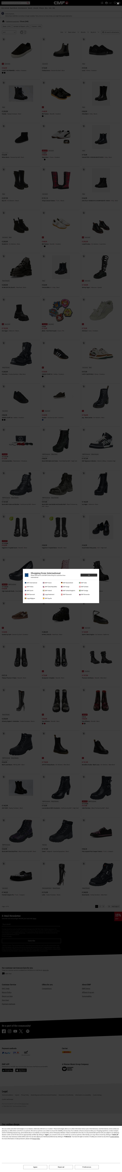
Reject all (61, 1167)
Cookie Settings (114, 1136)
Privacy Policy (36, 1138)
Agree (35, 1167)
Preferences (86, 1167)
